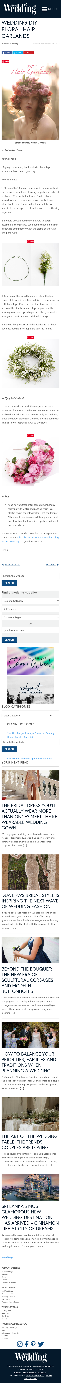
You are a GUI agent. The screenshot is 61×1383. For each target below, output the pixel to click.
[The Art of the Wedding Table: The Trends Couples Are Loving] (30, 1114)
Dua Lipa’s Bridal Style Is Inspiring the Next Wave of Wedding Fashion (30, 901)
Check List (5, 1316)
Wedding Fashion (8, 1294)
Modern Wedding (30, 1357)
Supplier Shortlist (24, 737)
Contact (5, 1336)
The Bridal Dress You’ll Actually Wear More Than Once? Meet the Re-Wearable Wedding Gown (30, 817)
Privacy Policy (29, 1372)
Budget (4, 1319)
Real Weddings (7, 1271)
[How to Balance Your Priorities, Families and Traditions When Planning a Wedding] (30, 1035)
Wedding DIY (6, 1299)
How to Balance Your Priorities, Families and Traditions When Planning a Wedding (29, 1062)
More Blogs (7, 1257)
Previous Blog (12, 565)
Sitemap (5, 1338)
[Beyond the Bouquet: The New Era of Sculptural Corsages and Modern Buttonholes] (30, 950)
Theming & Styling (9, 1282)
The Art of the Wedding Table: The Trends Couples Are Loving (30, 1142)
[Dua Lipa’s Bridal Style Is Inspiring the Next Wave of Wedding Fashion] (30, 872)
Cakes (4, 1277)
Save (7, 61)
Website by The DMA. (34, 1369)
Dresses (5, 1274)
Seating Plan (6, 1311)
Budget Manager (25, 733)
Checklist (12, 733)
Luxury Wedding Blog (35, 1376)
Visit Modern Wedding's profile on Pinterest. (29, 758)
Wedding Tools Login (9, 1327)
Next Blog (51, 565)
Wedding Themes (8, 1297)
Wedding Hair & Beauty (11, 1302)
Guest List (40, 733)
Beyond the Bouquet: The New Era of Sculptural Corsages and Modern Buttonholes (27, 980)
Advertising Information (11, 1333)
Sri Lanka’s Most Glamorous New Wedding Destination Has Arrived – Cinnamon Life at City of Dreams (30, 1217)
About (4, 1330)
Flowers (5, 1280)
